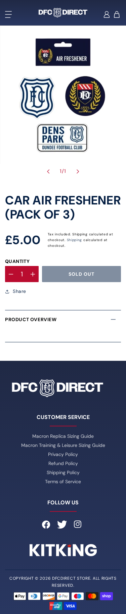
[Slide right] (78, 171)
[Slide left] (48, 171)
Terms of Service (63, 481)
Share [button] (19, 291)
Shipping (74, 240)
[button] (8, 14)
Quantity (17, 261)
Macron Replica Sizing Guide (63, 436)
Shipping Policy (63, 472)
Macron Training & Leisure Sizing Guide (63, 445)
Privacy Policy (63, 454)
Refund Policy (63, 463)
